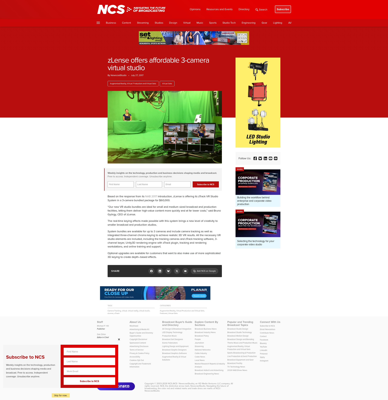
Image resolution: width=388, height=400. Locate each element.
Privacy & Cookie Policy (139, 353)
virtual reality (133, 310)
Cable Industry (201, 353)
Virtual (187, 23)
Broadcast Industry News (205, 332)
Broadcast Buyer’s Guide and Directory (177, 323)
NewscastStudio (119, 75)
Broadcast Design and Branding (240, 339)
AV (289, 23)
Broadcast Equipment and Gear (240, 359)
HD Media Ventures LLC (209, 383)
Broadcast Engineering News (207, 373)
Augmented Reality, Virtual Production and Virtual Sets (133, 83)
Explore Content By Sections (206, 323)
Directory (244, 9)
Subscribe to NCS (267, 325)
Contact (263, 336)
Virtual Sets (167, 83)
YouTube (263, 346)
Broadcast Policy (202, 335)
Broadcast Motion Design (238, 335)
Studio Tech (229, 23)
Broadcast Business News (206, 328)
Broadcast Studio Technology (239, 332)
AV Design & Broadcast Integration (176, 328)
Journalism (199, 342)
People (198, 339)
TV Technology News (236, 366)
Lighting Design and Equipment (175, 346)
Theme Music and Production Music (242, 342)
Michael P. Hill (103, 325)
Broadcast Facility (234, 363)
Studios (159, 23)
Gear (264, 23)
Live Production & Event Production (242, 356)
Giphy (262, 357)
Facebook (264, 339)
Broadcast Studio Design (237, 328)
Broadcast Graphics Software (174, 353)
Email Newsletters (267, 329)
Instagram (264, 360)
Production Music (169, 335)
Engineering (249, 23)
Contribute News (267, 332)
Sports (213, 23)
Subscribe (283, 9)
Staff (100, 321)
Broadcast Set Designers (172, 339)
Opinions (195, 9)
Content (126, 23)
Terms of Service (137, 349)
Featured (163, 313)
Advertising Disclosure (139, 346)
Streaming (143, 23)
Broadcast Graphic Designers (174, 349)
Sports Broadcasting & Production (241, 352)
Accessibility (135, 356)
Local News (200, 360)
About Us (135, 321)
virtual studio (144, 310)
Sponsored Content (138, 342)
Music (200, 23)
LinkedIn (263, 350)
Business (111, 23)
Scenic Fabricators (170, 342)
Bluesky (263, 343)
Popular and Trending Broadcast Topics (240, 323)
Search (263, 10)
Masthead (134, 325)
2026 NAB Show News (237, 370)
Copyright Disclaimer (138, 339)
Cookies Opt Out (137, 360)
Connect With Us (270, 321)
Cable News (200, 356)
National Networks (203, 349)
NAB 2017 (151, 196)
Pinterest (264, 353)
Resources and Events (219, 9)
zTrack (116, 313)
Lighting (277, 23)
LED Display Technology (172, 332)
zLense (111, 313)
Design (173, 23)
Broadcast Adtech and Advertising (209, 370)
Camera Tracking (114, 310)
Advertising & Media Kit (139, 329)
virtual (124, 310)
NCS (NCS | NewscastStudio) (181, 383)
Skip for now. (60, 395)
